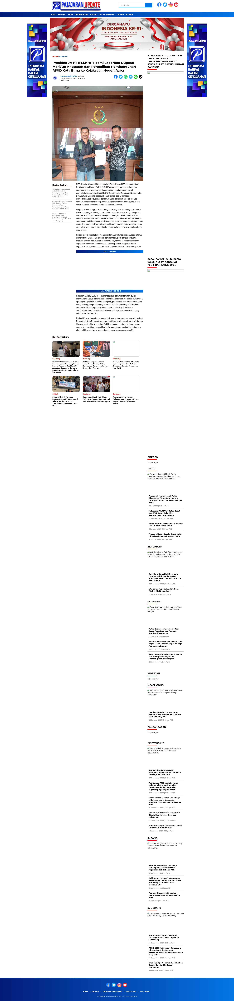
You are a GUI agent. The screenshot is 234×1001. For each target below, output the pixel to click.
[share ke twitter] (121, 78)
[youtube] (176, 6)
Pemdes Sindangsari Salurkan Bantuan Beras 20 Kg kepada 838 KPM (164, 895)
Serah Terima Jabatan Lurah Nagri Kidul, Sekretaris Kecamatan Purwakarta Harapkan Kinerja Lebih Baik (165, 801)
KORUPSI (63, 56)
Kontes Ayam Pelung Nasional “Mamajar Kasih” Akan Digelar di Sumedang (164, 937)
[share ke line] (136, 78)
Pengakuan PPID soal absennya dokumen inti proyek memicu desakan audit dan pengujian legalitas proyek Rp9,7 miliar (163, 786)
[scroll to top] (224, 997)
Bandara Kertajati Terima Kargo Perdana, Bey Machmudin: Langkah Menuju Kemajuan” (165, 714)
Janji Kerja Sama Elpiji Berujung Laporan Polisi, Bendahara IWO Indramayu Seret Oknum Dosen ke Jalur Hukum (165, 577)
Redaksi (129, 14)
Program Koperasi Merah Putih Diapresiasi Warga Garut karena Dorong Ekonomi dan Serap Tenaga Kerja (165, 499)
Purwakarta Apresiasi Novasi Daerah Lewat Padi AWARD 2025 (165, 826)
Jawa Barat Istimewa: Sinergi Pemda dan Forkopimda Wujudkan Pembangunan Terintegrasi (165, 656)
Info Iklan (144, 991)
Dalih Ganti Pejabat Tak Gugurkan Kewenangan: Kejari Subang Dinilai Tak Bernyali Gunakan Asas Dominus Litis (165, 881)
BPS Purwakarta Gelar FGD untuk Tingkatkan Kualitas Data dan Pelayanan (164, 815)
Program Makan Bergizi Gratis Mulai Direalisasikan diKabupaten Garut (165, 535)
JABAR (70, 14)
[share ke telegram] (131, 78)
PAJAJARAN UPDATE (69, 76)
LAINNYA (120, 14)
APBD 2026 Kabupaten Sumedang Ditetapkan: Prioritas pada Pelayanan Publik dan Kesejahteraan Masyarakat (166, 951)
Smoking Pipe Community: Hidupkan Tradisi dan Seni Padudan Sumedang (166, 965)
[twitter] (165, 6)
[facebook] (159, 6)
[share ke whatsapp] (126, 78)
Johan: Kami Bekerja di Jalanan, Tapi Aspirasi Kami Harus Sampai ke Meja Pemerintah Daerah (165, 643)
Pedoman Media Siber (112, 991)
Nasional (62, 14)
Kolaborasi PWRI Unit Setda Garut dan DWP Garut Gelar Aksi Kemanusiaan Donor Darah (164, 513)
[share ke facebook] (116, 78)
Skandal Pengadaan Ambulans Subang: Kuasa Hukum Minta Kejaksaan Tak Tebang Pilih (163, 867)
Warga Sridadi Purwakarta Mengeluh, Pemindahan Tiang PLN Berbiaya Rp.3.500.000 (165, 772)
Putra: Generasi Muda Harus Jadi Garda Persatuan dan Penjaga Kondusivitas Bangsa (164, 631)
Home (53, 14)
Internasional (81, 14)
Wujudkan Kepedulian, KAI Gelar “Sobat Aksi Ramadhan (164, 590)
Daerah (93, 14)
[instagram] (171, 6)
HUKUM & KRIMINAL (107, 14)
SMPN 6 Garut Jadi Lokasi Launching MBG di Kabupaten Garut (166, 524)
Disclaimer (131, 991)
